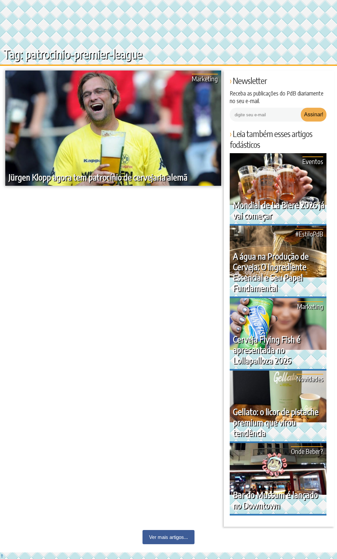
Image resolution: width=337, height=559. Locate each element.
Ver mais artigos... (168, 537)
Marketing (205, 78)
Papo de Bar (19, 10)
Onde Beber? (307, 451)
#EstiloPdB (309, 234)
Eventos (312, 161)
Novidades (310, 379)
